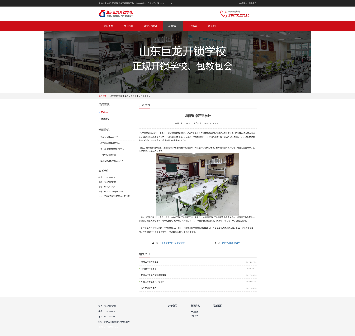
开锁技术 (144, 96)
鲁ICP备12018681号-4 (108, 327)
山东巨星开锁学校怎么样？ (112, 161)
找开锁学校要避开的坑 (110, 143)
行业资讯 (105, 119)
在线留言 (243, 3)
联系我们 (253, 3)
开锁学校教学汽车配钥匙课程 (172, 243)
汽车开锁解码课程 (148, 288)
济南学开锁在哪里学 (231, 243)
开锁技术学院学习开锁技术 (152, 282)
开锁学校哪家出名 (108, 155)
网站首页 (108, 26)
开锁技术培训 (150, 26)
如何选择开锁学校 (148, 269)
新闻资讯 (172, 26)
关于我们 (128, 26)
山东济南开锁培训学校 (118, 96)
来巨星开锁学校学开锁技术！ (113, 149)
